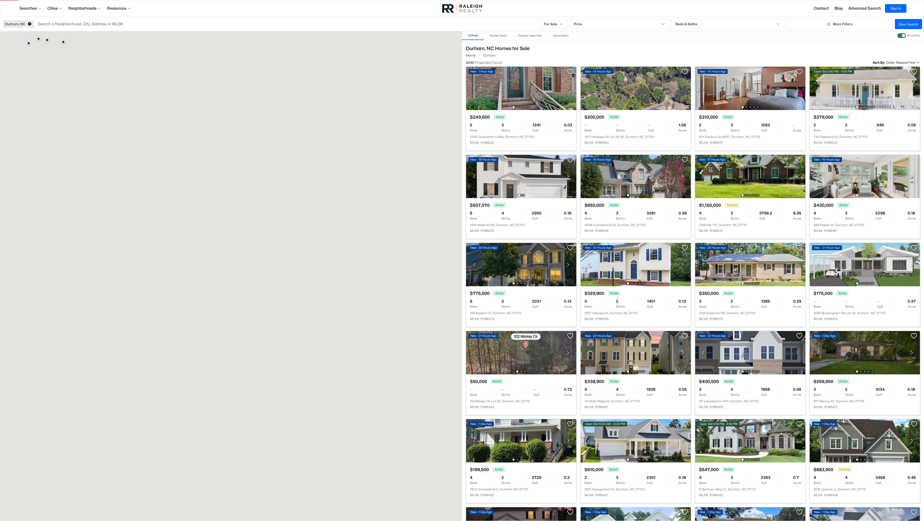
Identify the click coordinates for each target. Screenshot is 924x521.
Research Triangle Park (754, 406)
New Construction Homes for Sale (492, 236)
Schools (564, 253)
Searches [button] (28, 8)
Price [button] (578, 24)
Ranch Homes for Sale (483, 253)
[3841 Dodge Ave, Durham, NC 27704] (750, 128)
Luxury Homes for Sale (575, 236)
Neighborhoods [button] (82, 8)
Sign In (895, 8)
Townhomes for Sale (665, 227)
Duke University (575, 437)
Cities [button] (52, 8)
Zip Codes (658, 253)
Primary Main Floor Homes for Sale (861, 236)
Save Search (908, 24)
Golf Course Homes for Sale (855, 244)
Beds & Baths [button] (686, 24)
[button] (29, 24)
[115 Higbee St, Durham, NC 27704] (865, 128)
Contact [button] (821, 8)
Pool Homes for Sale (665, 236)
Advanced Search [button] (864, 8)
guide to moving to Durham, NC (872, 451)
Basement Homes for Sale (762, 244)
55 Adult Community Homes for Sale (770, 236)
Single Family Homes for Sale (580, 227)
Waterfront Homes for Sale (578, 244)
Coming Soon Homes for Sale (489, 244)
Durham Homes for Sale (484, 227)
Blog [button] (838, 8)
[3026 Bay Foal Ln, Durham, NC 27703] (636, 128)
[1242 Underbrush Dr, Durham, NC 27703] (521, 128)
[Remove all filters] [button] (590, 62)
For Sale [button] (550, 24)
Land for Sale (844, 227)
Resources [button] (116, 8)
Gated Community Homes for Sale (677, 244)
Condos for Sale (754, 227)
